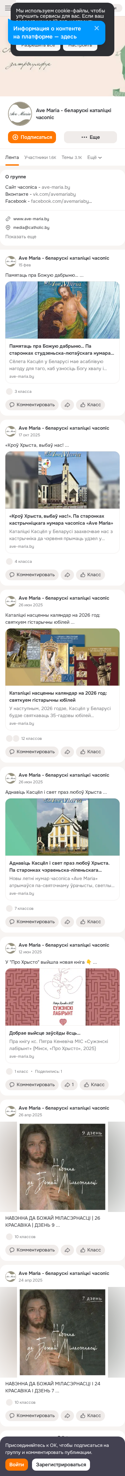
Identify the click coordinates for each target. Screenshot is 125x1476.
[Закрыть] (96, 29)
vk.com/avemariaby (54, 194)
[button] (32, 137)
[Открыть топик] (62, 275)
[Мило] (16, 738)
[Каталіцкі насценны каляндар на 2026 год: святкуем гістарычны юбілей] (62, 679)
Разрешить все (38, 45)
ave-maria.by (56, 187)
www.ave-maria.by (31, 219)
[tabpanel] (62, 838)
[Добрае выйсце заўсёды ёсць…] (62, 1016)
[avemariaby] (10, 261)
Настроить (80, 45)
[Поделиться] (67, 405)
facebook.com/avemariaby (60, 201)
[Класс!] (9, 391)
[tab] (12, 157)
